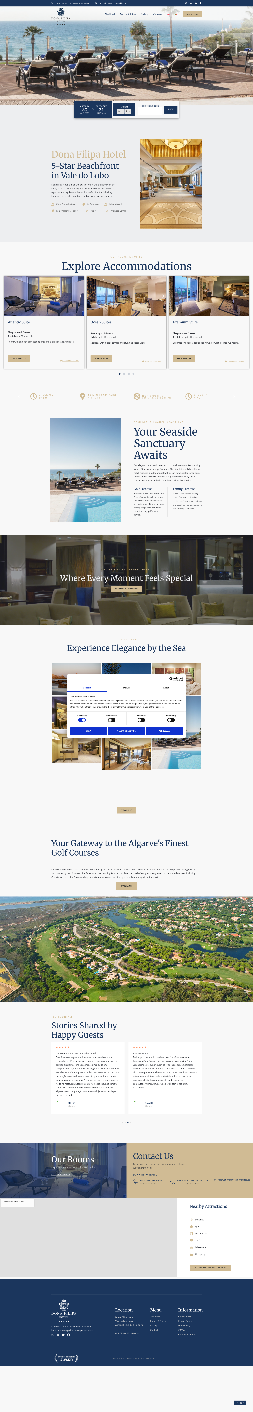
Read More (126, 886)
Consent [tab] (87, 688)
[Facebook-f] (201, 3)
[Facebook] (68, 1334)
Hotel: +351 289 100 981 (152, 1180)
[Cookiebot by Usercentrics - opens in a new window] (171, 679)
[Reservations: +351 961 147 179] (172, 1182)
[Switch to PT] (176, 14)
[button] (7, 296)
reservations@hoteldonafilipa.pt (112, 3)
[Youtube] (196, 3)
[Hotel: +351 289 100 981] (135, 1182)
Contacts (157, 14)
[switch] (111, 720)
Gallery (144, 14)
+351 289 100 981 (60, 3)
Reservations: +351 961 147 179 (192, 1180)
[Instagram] (186, 3)
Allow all (164, 731)
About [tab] (166, 688)
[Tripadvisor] (191, 3)
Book (171, 109)
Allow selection (126, 731)
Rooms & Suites (128, 14)
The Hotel (110, 14)
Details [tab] (126, 688)
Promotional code (150, 106)
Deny (88, 731)
